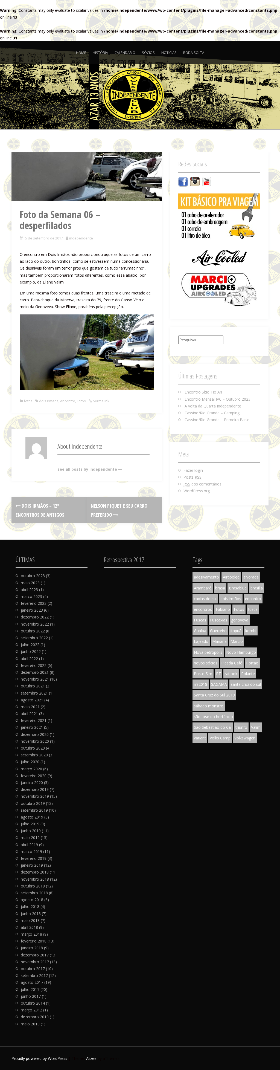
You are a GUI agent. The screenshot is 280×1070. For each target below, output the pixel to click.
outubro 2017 (33, 968)
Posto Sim (203, 673)
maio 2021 (30, 706)
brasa (220, 588)
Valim (256, 727)
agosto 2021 (32, 699)
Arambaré (202, 588)
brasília (256, 588)
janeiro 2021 (32, 727)
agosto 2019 (32, 817)
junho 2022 (31, 651)
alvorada (251, 577)
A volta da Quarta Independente (213, 406)
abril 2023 (29, 589)
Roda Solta (193, 52)
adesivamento (206, 577)
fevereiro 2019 (33, 858)
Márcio (237, 641)
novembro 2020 (35, 741)
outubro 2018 (33, 886)
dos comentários (202, 484)
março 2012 (31, 1010)
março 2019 (31, 851)
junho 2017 (31, 996)
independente (81, 238)
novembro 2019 (35, 796)
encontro (67, 400)
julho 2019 (30, 823)
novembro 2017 (35, 961)
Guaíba (200, 630)
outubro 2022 (33, 631)
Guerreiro (218, 630)
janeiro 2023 (32, 610)
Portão (252, 663)
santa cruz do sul (246, 684)
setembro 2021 (34, 693)
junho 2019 (31, 830)
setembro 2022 (34, 637)
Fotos (81, 400)
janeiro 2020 (32, 782)
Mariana (219, 641)
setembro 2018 (34, 892)
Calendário (125, 52)
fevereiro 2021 (33, 720)
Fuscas (200, 620)
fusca (253, 609)
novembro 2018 (35, 879)
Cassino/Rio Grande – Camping (212, 412)
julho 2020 (30, 761)
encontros (203, 609)
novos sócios (205, 663)
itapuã (236, 630)
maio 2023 (30, 582)
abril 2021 (29, 713)
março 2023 (31, 596)
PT (218, 673)
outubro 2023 (33, 575)
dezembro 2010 (35, 1016)
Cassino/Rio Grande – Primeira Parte (217, 419)
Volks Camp (220, 738)
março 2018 (31, 934)
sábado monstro (208, 705)
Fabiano (223, 609)
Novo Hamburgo (241, 652)
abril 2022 (29, 658)
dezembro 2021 (35, 672)
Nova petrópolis (208, 652)
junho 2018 (31, 913)
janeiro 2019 (32, 865)
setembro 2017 (34, 975)
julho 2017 (30, 989)
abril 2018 (29, 927)
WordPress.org (196, 490)
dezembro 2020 (35, 734)
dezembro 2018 (35, 872)
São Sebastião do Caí (213, 727)
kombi (250, 630)
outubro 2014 (33, 1003)
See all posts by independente (87, 469)
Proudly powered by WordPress (39, 1058)
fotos (28, 400)
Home (81, 52)
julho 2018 (30, 906)
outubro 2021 (33, 686)
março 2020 (31, 768)
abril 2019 (29, 844)
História (100, 52)
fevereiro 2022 (33, 665)
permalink (100, 400)
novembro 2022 (35, 624)
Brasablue (238, 588)
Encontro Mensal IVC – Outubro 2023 (217, 399)
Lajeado (201, 641)
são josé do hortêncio (213, 716)
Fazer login (193, 470)
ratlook (231, 673)
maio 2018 (30, 920)
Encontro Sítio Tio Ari (203, 392)
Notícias (169, 52)
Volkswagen (244, 738)
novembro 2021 (35, 679)
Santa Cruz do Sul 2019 (214, 695)
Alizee (91, 1058)
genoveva (239, 620)
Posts (192, 477)
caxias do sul (205, 598)
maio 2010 (30, 1023)
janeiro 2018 (32, 947)
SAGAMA (219, 684)
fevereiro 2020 (33, 775)
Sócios (148, 52)
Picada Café (231, 663)
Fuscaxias (218, 620)
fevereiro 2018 (33, 941)
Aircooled (231, 577)
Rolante (248, 673)
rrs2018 (200, 684)
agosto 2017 (32, 982)
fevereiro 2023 (33, 603)
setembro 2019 (34, 810)
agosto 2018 (32, 899)
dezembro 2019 (35, 789)
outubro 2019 (33, 803)
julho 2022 (30, 644)
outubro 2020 (33, 748)
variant (200, 738)
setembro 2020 (34, 754)
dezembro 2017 (35, 955)
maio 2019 (30, 837)
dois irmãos (49, 400)
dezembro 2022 (35, 617)
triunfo (241, 727)
